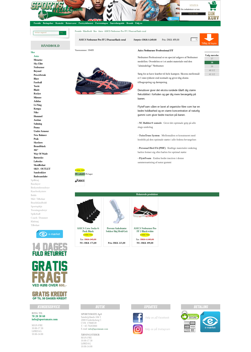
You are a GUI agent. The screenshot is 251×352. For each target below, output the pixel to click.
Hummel (38, 116)
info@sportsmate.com (98, 329)
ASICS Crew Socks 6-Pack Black (88, 230)
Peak (36, 139)
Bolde (33, 195)
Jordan (37, 120)
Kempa (37, 108)
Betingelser (48, 23)
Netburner (39, 67)
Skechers (38, 142)
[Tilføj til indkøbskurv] (205, 39)
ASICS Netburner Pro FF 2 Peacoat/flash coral (125, 31)
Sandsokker (40, 172)
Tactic (37, 86)
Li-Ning (38, 105)
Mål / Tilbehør (38, 199)
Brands (129, 23)
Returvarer (71, 23)
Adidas (37, 101)
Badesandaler (40, 176)
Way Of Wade (41, 153)
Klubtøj (35, 221)
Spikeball (35, 214)
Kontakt (59, 23)
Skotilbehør (39, 165)
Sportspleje (36, 206)
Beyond (37, 71)
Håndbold (87, 31)
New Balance (40, 135)
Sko (33, 52)
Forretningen (101, 23)
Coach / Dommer (39, 217)
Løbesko (38, 161)
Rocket (37, 93)
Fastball (38, 82)
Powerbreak (40, 75)
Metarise (38, 60)
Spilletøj (35, 180)
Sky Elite (38, 63)
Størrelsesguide (117, 23)
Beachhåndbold (39, 202)
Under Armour (41, 131)
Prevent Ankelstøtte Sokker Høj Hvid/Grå (116, 230)
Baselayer (35, 184)
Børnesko (38, 157)
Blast (36, 78)
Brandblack (40, 146)
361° (36, 150)
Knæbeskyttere (38, 191)
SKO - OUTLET (42, 168)
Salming (38, 123)
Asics (36, 56)
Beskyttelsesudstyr (40, 187)
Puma (37, 127)
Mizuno (37, 97)
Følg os (138, 23)
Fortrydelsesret (86, 23)
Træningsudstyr (39, 210)
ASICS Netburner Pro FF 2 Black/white (145, 230)
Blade (36, 90)
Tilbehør (35, 225)
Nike (36, 112)
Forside (37, 23)
